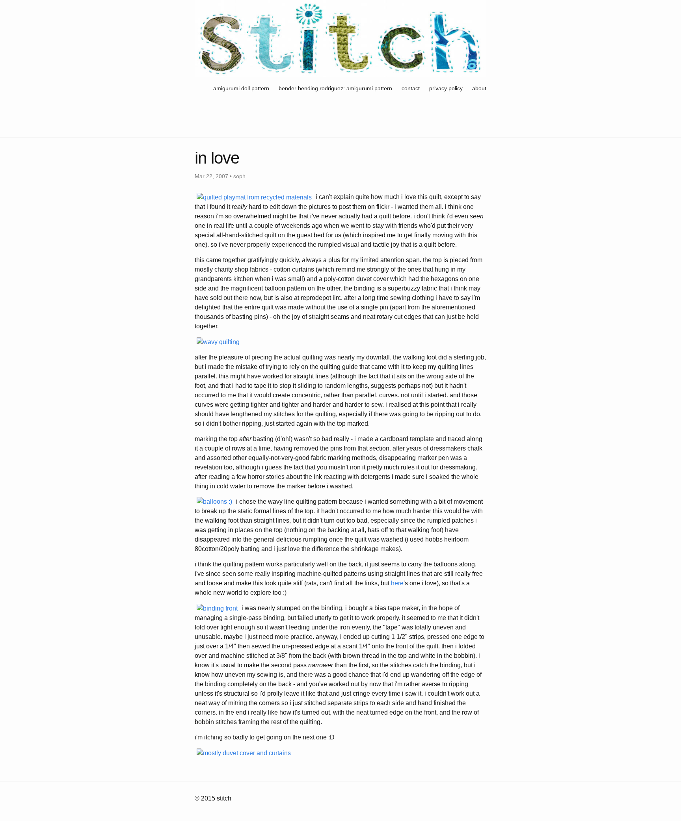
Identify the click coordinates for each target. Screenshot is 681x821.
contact (411, 88)
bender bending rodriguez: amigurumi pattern (335, 88)
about (479, 88)
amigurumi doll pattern (242, 88)
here (397, 583)
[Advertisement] (338, 117)
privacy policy (446, 88)
